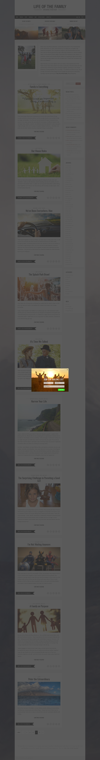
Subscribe (61, 389)
